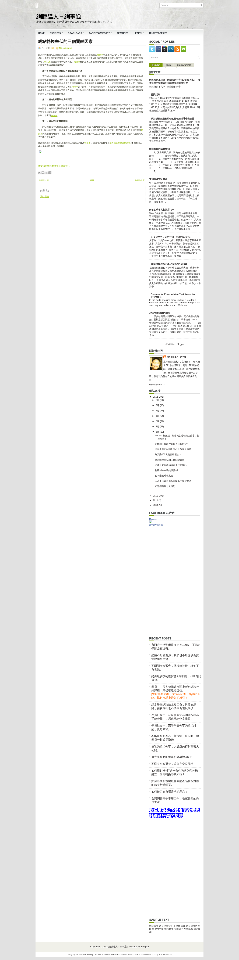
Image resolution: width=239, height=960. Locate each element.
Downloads (76, 33)
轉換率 (100, 54)
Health (139, 33)
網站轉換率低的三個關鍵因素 (65, 41)
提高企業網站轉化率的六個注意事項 (173, 449)
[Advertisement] (64, 224)
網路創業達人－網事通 (176, 357)
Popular (156, 65)
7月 (158, 400)
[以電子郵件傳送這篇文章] (39, 172)
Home (41, 33)
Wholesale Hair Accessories (140, 955)
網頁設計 (153, 926)
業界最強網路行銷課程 (120, 143)
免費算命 (188, 929)
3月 (158, 421)
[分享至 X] (46, 172)
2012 (156, 396)
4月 (158, 416)
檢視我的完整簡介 (157, 385)
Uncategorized (158, 33)
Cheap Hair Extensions (162, 955)
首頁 (92, 180)
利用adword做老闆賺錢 (166, 470)
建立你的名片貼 (156, 525)
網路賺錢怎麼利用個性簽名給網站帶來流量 (172, 118)
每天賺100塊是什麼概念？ (168, 454)
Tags (168, 65)
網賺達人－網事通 (58, 16)
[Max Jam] (150, 522)
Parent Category (100, 33)
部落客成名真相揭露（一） (163, 209)
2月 (158, 426)
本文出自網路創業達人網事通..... (54, 166)
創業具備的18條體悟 (159, 149)
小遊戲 (176, 926)
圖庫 (183, 926)
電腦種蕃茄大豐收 (158, 179)
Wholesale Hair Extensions (115, 955)
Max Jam (153, 519)
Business (56, 33)
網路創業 (168, 929)
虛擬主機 (159, 929)
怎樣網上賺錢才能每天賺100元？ (171, 444)
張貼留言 (44, 196)
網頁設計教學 (193, 926)
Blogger (180, 344)
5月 (158, 410)
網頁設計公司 (166, 926)
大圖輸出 (179, 929)
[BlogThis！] (43, 172)
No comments (65, 48)
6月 (158, 405)
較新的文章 (44, 180)
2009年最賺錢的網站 (159, 312)
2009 (156, 505)
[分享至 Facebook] (49, 172)
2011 (156, 495)
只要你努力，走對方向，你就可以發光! (171, 237)
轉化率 (47, 61)
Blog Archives (184, 65)
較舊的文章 (140, 180)
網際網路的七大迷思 (165, 486)
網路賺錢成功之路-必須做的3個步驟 (169, 264)
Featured (122, 33)
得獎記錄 (155, 94)
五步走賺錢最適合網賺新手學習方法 (173, 481)
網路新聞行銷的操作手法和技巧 (171, 465)
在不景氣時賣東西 (164, 475)
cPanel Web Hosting (84, 955)
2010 (156, 500)
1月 (158, 431)
